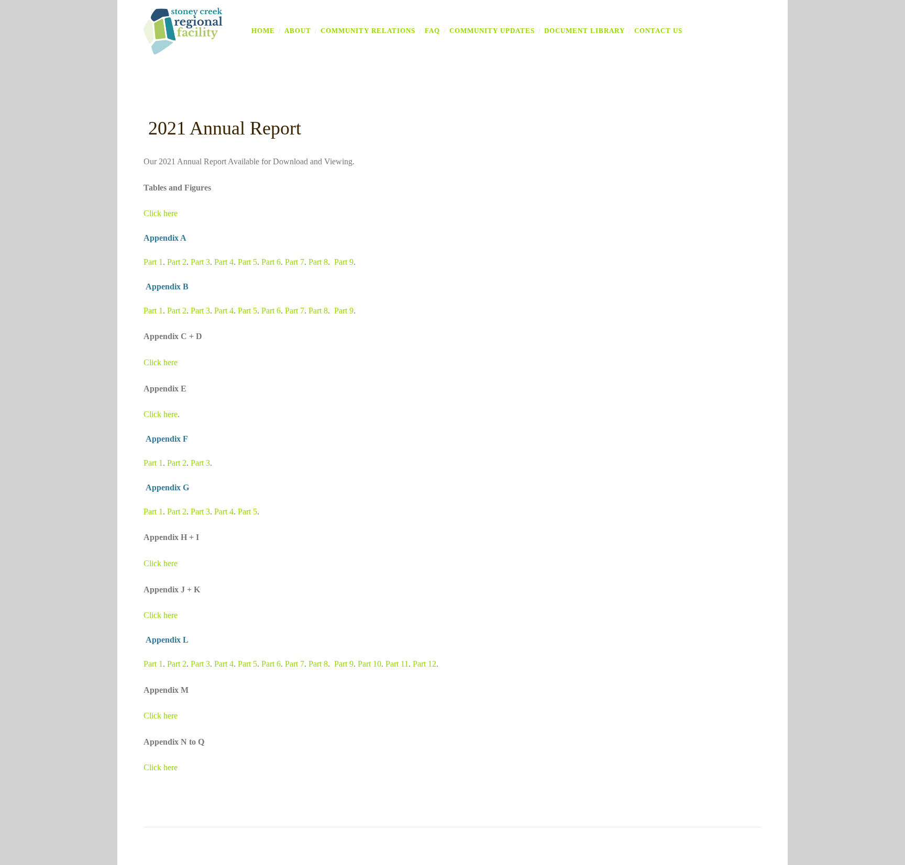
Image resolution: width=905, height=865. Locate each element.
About (297, 31)
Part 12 (424, 663)
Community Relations (368, 31)
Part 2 (176, 261)
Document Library (584, 31)
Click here (161, 213)
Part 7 (294, 261)
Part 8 (318, 261)
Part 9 (344, 261)
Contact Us (658, 31)
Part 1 (153, 261)
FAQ (432, 31)
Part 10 (369, 663)
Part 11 (397, 663)
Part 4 (224, 261)
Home (263, 31)
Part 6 (271, 261)
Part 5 (247, 261)
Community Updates (492, 31)
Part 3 (200, 261)
